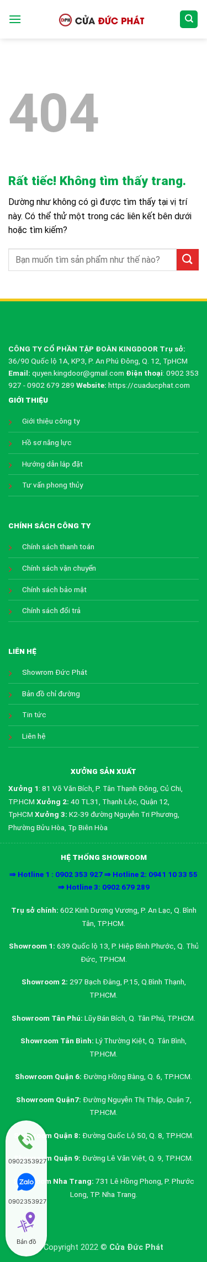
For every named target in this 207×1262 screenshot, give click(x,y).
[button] (15, 19)
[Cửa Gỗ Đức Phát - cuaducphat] (101, 19)
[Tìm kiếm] (189, 19)
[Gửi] (188, 259)
